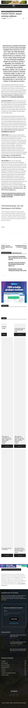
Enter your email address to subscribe (13, 607)
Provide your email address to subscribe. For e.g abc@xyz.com (12, 614)
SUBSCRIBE (14, 619)
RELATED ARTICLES (6, 252)
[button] (2, 6)
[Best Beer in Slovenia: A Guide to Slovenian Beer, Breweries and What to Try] (4, 264)
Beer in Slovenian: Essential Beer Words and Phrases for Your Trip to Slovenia (17, 258)
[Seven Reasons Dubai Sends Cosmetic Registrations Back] (5, 637)
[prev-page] (2, 275)
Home (2, 9)
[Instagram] (14, 695)
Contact (7, 702)
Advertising (16, 702)
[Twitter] (5, 237)
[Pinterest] (8, 237)
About (3, 702)
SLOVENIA (7, 9)
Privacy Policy (23, 702)
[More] (14, 237)
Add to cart (4, 334)
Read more (7, 555)
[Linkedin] (17, 695)
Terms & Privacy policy (14, 623)
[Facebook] (2, 237)
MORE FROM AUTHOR (16, 252)
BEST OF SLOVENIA (13, 9)
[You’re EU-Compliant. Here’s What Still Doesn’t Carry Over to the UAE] (5, 644)
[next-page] (4, 275)
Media (11, 702)
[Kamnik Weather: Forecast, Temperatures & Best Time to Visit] (4, 270)
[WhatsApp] (11, 237)
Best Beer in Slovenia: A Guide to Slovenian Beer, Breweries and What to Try (16, 264)
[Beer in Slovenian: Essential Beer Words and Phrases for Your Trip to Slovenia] (4, 258)
